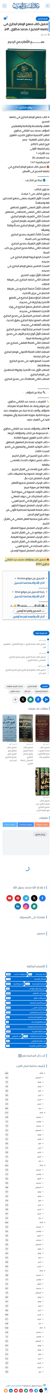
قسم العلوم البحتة (26, 1022)
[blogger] (6, 1390)
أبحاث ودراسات (37, 974)
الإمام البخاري (43, 18)
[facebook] (42, 898)
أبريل (39, 1095)
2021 (41, 1327)
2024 (41, 1165)
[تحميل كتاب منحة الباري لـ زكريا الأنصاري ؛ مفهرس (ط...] (42, 728)
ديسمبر (38, 1117)
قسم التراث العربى (26, 1007)
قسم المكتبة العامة (35, 1036)
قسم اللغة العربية (26, 1031)
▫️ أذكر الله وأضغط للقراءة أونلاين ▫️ (28, 616)
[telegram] (26, 898)
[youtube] (9, 898)
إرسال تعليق (40, 834)
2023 (41, 1222)
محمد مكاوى (15, 691)
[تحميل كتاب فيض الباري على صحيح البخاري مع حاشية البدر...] (42, 781)
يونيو (39, 1086)
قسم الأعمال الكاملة (26, 1003)
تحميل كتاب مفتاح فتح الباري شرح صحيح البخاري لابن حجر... (26, 671)
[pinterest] (18, 898)
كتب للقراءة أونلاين (26, 1041)
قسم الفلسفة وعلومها (26, 1027)
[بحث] (4, 6)
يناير (39, 1108)
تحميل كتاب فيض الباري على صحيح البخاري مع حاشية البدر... (42, 805)
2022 (41, 1270)
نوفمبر (38, 1121)
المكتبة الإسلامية (41, 691)
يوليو (39, 1081)
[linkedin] (18, 906)
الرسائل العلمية (26, 979)
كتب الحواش (14, 1036)
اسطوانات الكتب (16, 974)
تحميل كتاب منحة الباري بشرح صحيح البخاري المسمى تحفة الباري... (27, 658)
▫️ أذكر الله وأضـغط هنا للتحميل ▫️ (29, 582)
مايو (39, 1090)
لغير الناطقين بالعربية (26, 1046)
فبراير (39, 1103)
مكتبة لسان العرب (13, 1385)
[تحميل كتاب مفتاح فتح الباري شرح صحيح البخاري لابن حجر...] (10, 728)
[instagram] (26, 906)
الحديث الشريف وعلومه (15, 686)
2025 (41, 1112)
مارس (39, 1099)
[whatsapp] (34, 906)
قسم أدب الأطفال (26, 993)
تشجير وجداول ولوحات (26, 988)
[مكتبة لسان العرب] (26, 5)
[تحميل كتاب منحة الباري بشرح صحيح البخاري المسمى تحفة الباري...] (26, 728)
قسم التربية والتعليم (26, 1012)
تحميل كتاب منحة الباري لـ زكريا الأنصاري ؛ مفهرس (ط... (24, 645)
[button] (38, 699)
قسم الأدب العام (26, 998)
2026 (41, 1073)
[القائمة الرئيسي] (47, 6)
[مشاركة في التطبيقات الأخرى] (15, 699)
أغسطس (38, 1077)
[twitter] (34, 898)
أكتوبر (39, 1178)
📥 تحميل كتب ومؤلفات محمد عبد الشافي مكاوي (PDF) (27, 561)
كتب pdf (27, 691)
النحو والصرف (14, 984)
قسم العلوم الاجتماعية (26, 1017)
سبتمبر (38, 1125)
